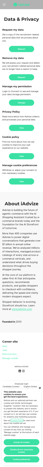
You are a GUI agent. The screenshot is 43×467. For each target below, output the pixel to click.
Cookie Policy (17, 420)
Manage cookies (10, 358)
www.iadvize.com (22, 309)
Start (4, 346)
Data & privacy (9, 354)
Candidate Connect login (11, 387)
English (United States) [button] (29, 387)
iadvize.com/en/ (21, 366)
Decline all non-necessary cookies (21, 450)
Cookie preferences (21, 459)
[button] (21, 181)
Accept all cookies (22, 442)
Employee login (21, 384)
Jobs (4, 350)
